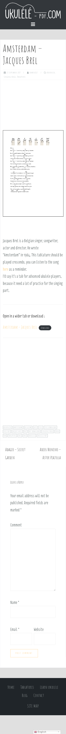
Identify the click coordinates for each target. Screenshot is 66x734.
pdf (25, 431)
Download (45, 328)
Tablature (12, 435)
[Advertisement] (33, 104)
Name (14, 602)
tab (5, 435)
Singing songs (10, 76)
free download (50, 427)
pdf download (34, 431)
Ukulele (32, 435)
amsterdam (18, 427)
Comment (16, 525)
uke (19, 435)
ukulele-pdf (42, 435)
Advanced (51, 72)
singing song (47, 431)
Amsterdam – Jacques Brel (20, 327)
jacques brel (17, 431)
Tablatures (21, 76)
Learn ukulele (49, 687)
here (5, 269)
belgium (28, 427)
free (40, 427)
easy (35, 427)
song (57, 431)
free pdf (7, 431)
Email (14, 629)
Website (39, 629)
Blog (25, 695)
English (41, 732)
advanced (7, 427)
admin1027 (34, 72)
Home (11, 687)
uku (24, 435)
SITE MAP (33, 706)
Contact (39, 695)
